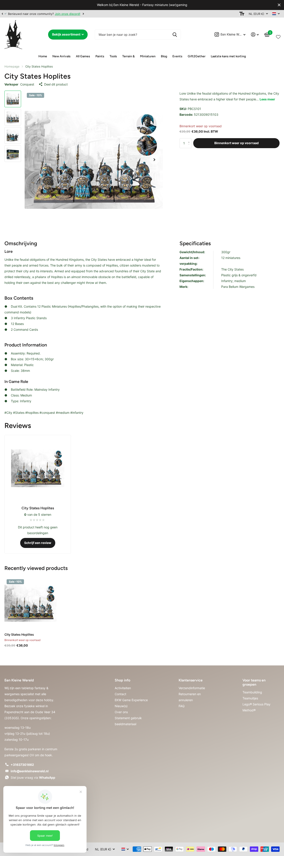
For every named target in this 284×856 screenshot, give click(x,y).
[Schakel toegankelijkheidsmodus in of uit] (241, 14)
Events (177, 56)
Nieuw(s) (121, 706)
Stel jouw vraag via (33, 777)
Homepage (12, 66)
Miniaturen (148, 56)
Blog (164, 56)
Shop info (122, 680)
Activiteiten (123, 688)
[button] (2, 13)
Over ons (121, 712)
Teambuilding (252, 692)
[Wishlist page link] (278, 36)
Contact (120, 694)
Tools (113, 56)
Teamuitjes (250, 698)
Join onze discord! (67, 14)
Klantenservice (191, 680)
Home (42, 56)
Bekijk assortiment (66, 34)
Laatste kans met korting (228, 56)
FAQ (182, 706)
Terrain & (128, 56)
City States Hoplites (19, 634)
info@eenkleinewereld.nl (30, 771)
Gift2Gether (196, 56)
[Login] (255, 35)
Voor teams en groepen (254, 682)
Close (279, 5)
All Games (83, 56)
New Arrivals (61, 56)
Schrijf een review (37, 543)
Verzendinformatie (192, 688)
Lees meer (267, 99)
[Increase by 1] (190, 139)
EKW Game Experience (131, 700)
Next (83, 13)
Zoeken (175, 35)
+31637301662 (22, 764)
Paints (99, 56)
